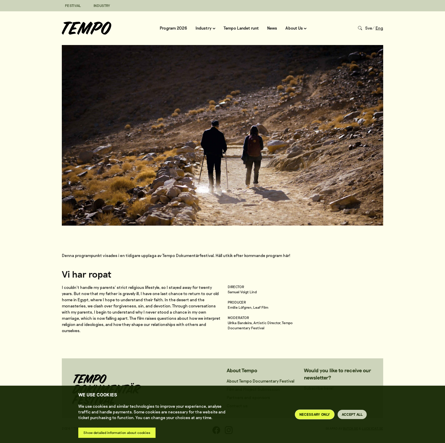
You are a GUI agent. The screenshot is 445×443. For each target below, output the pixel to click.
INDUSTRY (101, 5)
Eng (379, 27)
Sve (368, 27)
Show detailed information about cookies (116, 432)
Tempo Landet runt (241, 27)
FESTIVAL (73, 5)
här (286, 255)
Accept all (352, 414)
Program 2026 (173, 27)
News (272, 27)
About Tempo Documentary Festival (260, 380)
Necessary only (314, 414)
